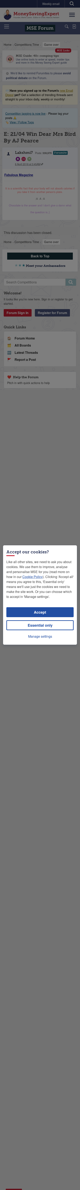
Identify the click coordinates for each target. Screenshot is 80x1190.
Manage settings (40, 636)
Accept (40, 612)
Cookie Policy (32, 576)
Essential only (40, 625)
